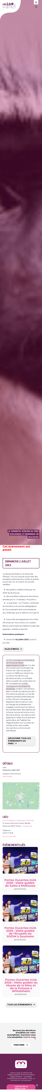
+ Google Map (26, 826)
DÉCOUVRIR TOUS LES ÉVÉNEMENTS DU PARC (19, 741)
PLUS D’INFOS (12, 649)
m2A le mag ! (29, 1038)
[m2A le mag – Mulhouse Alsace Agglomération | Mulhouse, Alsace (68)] (17, 5)
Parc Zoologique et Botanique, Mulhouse (18, 820)
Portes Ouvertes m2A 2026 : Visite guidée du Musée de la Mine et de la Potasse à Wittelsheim (21, 985)
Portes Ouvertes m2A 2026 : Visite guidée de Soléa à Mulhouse (20, 882)
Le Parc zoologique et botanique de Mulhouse (18, 686)
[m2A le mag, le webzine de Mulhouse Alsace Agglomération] (21, 1067)
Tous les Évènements (19, 1004)
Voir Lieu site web (9, 836)
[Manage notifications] (37, 1085)
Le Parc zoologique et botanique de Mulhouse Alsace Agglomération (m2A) (20, 662)
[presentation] (20, 860)
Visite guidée (7, 776)
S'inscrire (19, 1045)
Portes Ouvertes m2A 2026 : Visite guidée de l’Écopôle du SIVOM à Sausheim (20, 932)
